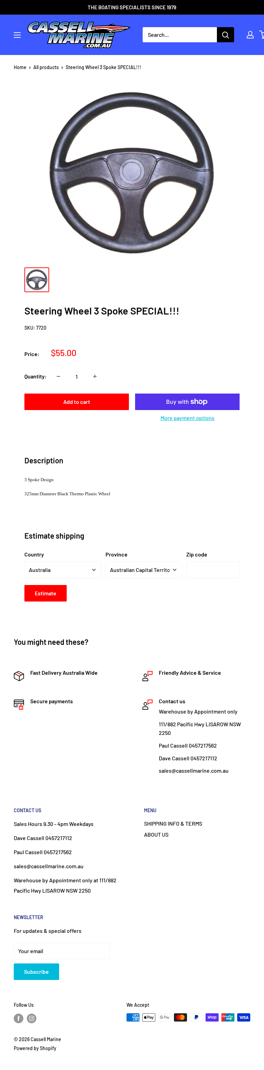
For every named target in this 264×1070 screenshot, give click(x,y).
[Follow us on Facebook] (18, 1018)
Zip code (196, 554)
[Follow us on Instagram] (31, 1018)
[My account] (250, 34)
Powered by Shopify (35, 1048)
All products (46, 67)
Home (20, 67)
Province (117, 554)
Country (34, 554)
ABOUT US (156, 834)
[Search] (225, 34)
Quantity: (35, 376)
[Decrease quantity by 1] (58, 376)
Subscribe (36, 971)
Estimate (45, 593)
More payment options (187, 418)
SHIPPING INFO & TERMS (173, 823)
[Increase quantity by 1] (95, 376)
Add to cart (76, 401)
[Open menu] (17, 35)
